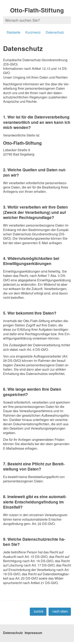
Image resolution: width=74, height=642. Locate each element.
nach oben (60, 611)
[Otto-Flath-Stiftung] (37, 148)
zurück (38, 611)
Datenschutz (55, 32)
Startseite (13, 32)
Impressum (33, 632)
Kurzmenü (32, 32)
